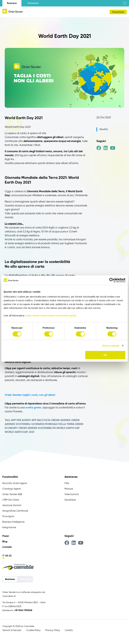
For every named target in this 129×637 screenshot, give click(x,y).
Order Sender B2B (12, 494)
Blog (4, 541)
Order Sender (27, 428)
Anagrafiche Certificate (15, 511)
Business (12, 3)
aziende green (69, 420)
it (3, 555)
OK (105, 355)
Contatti (7, 547)
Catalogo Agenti (11, 489)
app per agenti (21, 420)
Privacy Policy (52, 630)
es (10, 555)
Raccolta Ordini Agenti (14, 483)
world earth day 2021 (19, 432)
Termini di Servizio (12, 630)
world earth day (68, 428)
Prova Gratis (118, 12)
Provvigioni (8, 516)
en (6, 555)
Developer (70, 500)
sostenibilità (47, 428)
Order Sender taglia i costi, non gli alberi (30, 395)
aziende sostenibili (18, 424)
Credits (69, 630)
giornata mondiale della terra (52, 424)
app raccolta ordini (45, 420)
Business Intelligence (13, 522)
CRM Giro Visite (10, 500)
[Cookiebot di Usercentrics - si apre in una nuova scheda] (111, 280)
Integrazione (9, 527)
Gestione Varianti (11, 505)
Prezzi (5, 536)
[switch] (48, 333)
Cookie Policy (33, 630)
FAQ (66, 483)
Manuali (68, 489)
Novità (104, 129)
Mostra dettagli (111, 345)
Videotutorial (71, 494)
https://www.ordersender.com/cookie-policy (51, 315)
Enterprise (33, 3)
